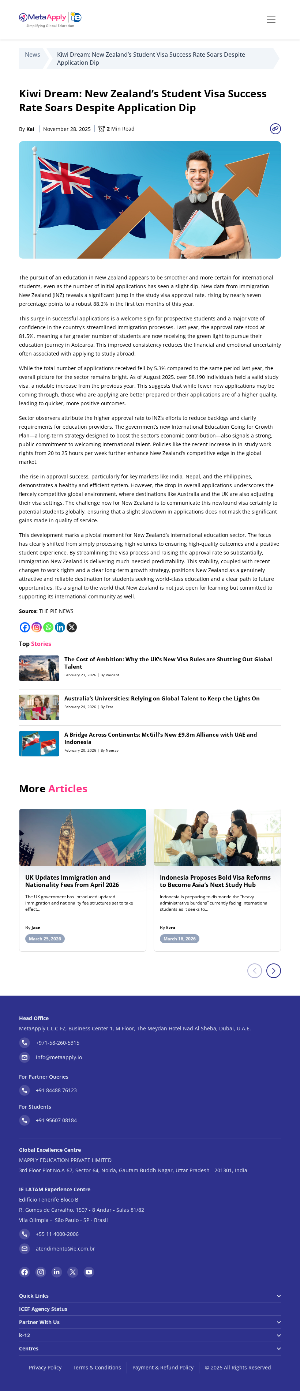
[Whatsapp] (48, 627)
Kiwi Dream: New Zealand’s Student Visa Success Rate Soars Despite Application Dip (151, 58)
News (32, 54)
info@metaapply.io (59, 1057)
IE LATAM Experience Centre (54, 1189)
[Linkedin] (60, 627)
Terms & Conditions (97, 1367)
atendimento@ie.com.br (65, 1248)
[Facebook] (25, 627)
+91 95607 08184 (56, 1120)
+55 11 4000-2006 (57, 1233)
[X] (72, 627)
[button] (273, 970)
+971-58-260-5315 (57, 1042)
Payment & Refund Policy (163, 1367)
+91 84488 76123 (56, 1090)
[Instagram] (36, 627)
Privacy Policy (45, 1367)
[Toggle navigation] (271, 20)
